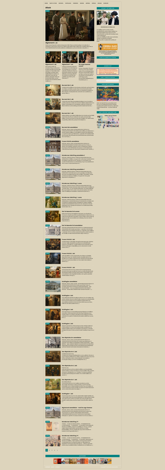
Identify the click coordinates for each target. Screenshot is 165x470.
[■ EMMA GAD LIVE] (110, 463)
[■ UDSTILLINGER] (63, 463)
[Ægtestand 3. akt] (69, 25)
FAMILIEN (105, 3)
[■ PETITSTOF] (90, 463)
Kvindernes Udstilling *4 (70, 436)
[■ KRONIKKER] (75, 463)
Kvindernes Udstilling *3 (70, 422)
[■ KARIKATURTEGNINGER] (98, 463)
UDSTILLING (68, 3)
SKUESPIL (61, 3)
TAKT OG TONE (53, 3)
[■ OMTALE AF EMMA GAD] (94, 463)
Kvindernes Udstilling (73, 155)
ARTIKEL (88, 3)
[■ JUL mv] (102, 463)
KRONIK (82, 3)
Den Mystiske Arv (71, 337)
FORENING (75, 3)
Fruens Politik (70, 141)
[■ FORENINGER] (67, 463)
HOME (46, 3)
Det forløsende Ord (70, 211)
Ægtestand (51, 43)
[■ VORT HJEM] (82, 463)
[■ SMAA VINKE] (79, 463)
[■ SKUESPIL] (59, 463)
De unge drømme (84, 65)
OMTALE (94, 3)
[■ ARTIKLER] (71, 463)
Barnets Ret (68, 85)
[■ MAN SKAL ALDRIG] (86, 463)
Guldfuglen (69, 281)
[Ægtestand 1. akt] (70, 57)
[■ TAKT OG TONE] (55, 463)
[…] (87, 48)
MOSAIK (100, 3)
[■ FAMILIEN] (106, 463)
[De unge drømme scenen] (86, 57)
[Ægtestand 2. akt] (53, 57)
